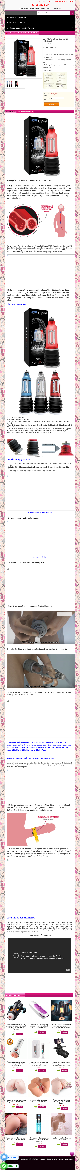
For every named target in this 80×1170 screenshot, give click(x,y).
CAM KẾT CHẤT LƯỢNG (65, 1159)
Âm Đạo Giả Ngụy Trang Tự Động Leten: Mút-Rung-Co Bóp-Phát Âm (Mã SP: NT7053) (16, 1064)
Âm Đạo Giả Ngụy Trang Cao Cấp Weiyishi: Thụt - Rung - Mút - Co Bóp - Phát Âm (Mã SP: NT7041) (39, 1064)
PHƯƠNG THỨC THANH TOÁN (48, 1159)
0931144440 (42, 5)
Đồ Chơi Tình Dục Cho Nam (17, 23)
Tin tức (71, 1)
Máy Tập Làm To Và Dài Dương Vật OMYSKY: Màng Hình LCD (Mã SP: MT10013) (38, 1139)
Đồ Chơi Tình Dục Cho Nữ (16, 18)
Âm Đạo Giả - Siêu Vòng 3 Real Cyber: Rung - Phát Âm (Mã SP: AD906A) (61, 1102)
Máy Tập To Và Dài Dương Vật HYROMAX (23, 33)
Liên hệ (49, 1)
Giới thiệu (42, 1)
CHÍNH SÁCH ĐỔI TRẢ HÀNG (29, 1159)
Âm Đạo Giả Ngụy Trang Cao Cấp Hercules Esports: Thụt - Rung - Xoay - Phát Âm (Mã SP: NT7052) (61, 1026)
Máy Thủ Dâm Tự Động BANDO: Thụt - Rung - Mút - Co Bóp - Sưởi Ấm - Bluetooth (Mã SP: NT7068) (61, 1064)
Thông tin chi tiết (11, 111)
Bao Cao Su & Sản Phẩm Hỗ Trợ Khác (21, 28)
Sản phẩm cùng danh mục (25, 111)
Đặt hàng (51, 104)
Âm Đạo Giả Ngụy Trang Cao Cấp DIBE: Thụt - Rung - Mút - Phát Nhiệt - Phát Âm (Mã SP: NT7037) (39, 1026)
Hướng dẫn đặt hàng (60, 1)
